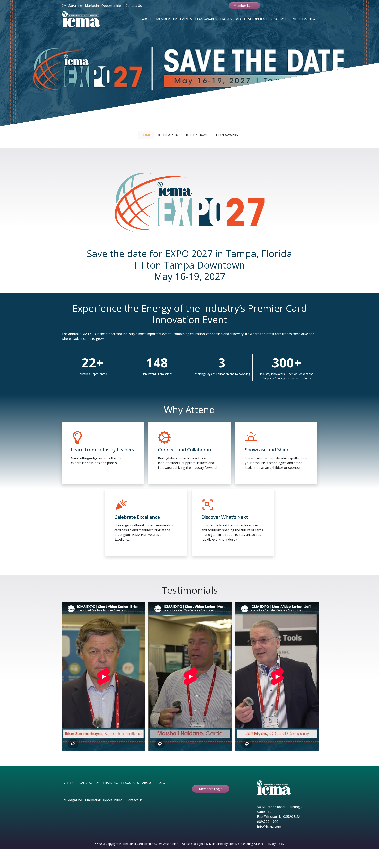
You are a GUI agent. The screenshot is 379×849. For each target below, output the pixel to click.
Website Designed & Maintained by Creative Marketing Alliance (222, 844)
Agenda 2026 (167, 135)
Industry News (304, 19)
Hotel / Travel (197, 135)
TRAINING (110, 783)
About (147, 19)
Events (186, 19)
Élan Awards (227, 135)
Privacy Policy (275, 844)
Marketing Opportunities (103, 5)
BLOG (160, 783)
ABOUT (147, 783)
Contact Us (134, 5)
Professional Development (243, 19)
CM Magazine (72, 5)
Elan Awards (206, 19)
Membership (166, 19)
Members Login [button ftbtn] (210, 789)
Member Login (244, 5)
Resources (279, 19)
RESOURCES (130, 783)
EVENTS (68, 783)
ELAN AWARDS (88, 783)
